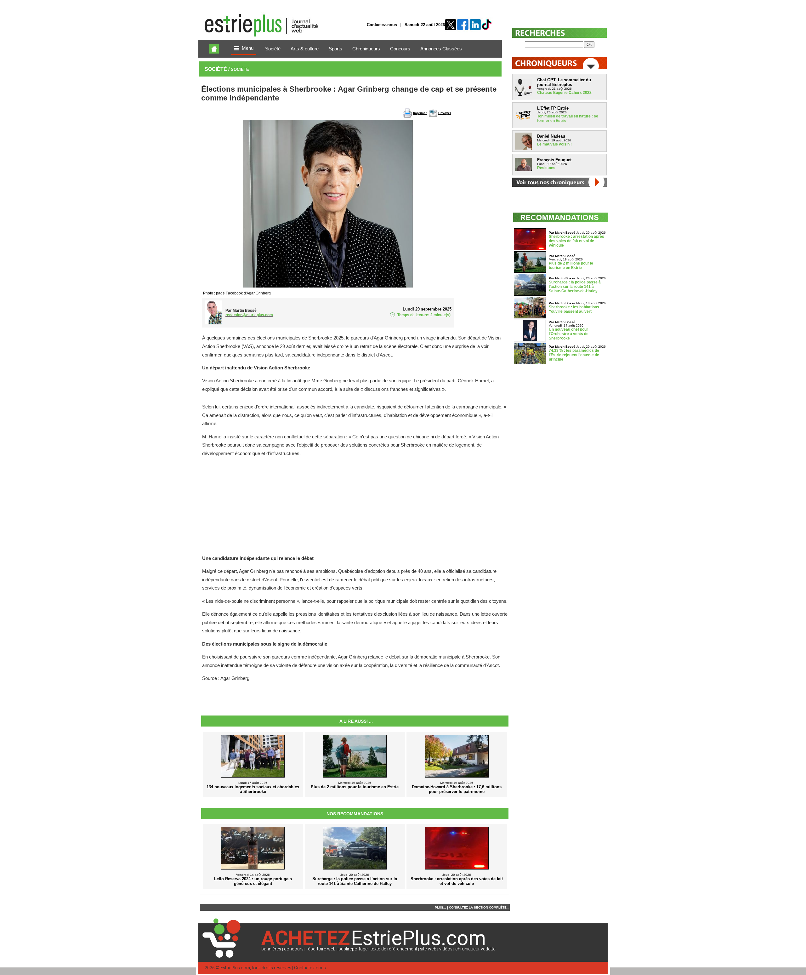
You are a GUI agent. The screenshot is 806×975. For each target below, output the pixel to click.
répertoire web (321, 949)
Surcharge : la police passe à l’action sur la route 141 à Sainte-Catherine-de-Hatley (575, 286)
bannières (271, 949)
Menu (248, 48)
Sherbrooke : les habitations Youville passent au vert (574, 309)
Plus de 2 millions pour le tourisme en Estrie (571, 265)
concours (294, 949)
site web (428, 949)
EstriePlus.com (235, 968)
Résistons (546, 168)
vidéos (445, 949)
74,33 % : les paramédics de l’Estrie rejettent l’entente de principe (574, 355)
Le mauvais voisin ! (554, 144)
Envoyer (444, 113)
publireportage (353, 949)
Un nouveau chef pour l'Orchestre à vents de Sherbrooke (568, 333)
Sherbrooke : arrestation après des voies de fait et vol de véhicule (576, 241)
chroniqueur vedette (475, 949)
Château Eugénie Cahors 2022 (564, 92)
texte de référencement (394, 949)
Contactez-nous (382, 24)
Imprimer (420, 113)
